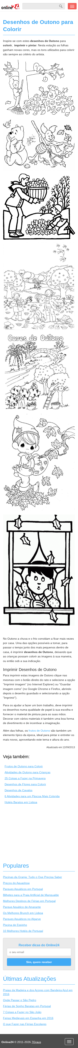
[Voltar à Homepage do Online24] (10, 6)
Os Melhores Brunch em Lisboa (23, 913)
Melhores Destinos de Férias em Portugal (29, 901)
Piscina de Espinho (15, 925)
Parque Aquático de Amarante (22, 907)
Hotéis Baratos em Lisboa (21, 802)
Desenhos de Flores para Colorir (25, 784)
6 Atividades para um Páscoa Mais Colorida (32, 796)
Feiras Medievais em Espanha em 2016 (28, 1018)
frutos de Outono (39, 730)
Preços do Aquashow (16, 883)
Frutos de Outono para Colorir (24, 766)
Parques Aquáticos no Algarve (22, 919)
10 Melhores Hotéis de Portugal (23, 930)
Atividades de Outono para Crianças (27, 772)
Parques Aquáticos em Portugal (23, 889)
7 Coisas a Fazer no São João (22, 1012)
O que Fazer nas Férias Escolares (24, 1024)
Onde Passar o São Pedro (19, 1000)
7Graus (36, 1042)
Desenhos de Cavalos (18, 790)
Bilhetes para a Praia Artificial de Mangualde (31, 895)
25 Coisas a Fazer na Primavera (25, 778)
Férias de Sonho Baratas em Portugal (27, 1006)
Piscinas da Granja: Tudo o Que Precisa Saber (32, 877)
